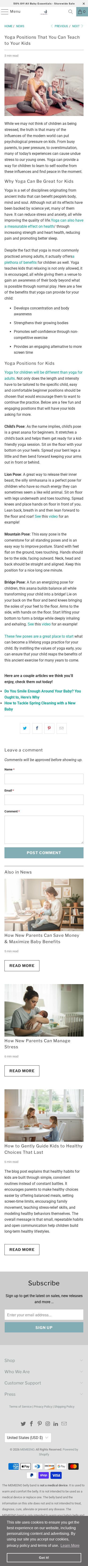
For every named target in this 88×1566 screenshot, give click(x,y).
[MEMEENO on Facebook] (31, 1424)
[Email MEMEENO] (64, 1424)
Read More (21, 965)
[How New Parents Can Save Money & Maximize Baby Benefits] (43, 905)
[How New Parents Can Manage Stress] (43, 1010)
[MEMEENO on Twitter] (23, 1424)
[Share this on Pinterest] (49, 728)
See (38, 516)
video (53, 516)
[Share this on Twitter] (25, 728)
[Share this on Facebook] (37, 728)
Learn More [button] (70, 1545)
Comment (12, 811)
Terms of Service (20, 1406)
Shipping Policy (64, 1406)
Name (9, 769)
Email (9, 790)
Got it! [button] (44, 1557)
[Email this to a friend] (62, 728)
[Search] (70, 11)
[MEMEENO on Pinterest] (39, 1424)
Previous (61, 26)
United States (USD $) (25, 1438)
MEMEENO (27, 1449)
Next (76, 26)
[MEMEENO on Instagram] (47, 1424)
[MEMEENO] (44, 11)
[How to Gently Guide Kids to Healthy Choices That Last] (43, 1115)
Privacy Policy (43, 1406)
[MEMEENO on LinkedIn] (56, 1424)
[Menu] (2, 11)
